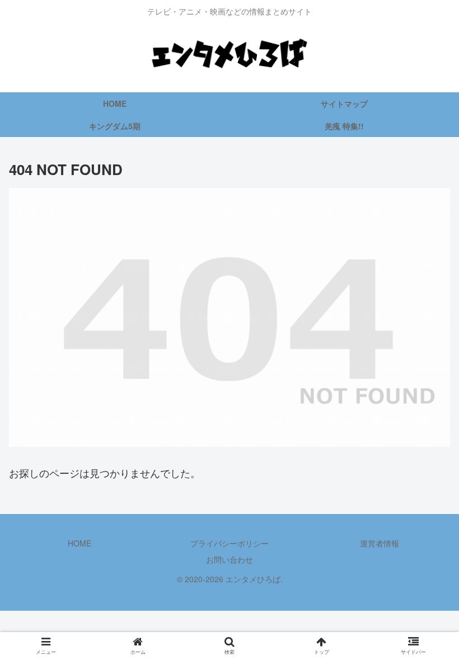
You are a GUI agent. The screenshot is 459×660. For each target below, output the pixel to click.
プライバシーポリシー (229, 543)
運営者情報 (379, 543)
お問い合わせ (229, 559)
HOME (79, 543)
